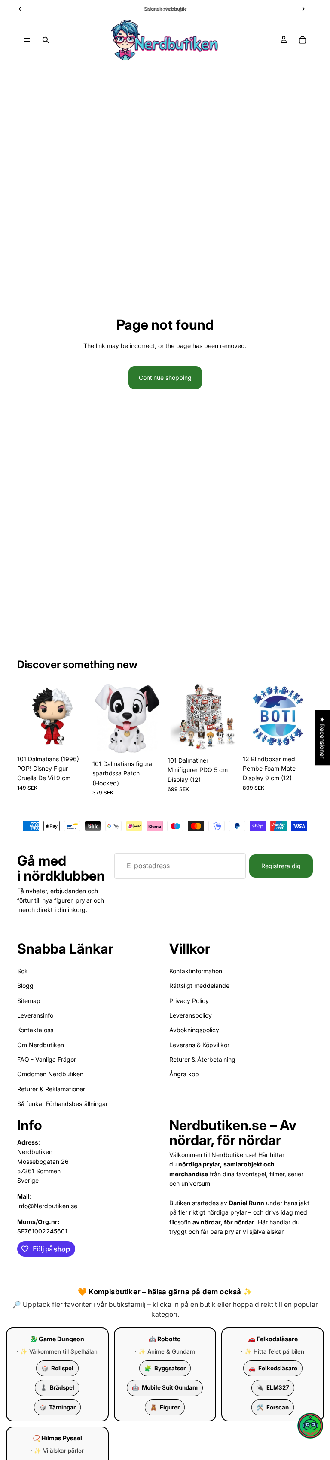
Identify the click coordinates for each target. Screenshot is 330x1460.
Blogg (25, 985)
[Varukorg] (302, 39)
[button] (310, 1426)
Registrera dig (281, 865)
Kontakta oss (35, 1029)
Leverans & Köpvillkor (199, 1044)
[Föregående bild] (26, 715)
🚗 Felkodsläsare (273, 1338)
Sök (22, 970)
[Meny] (27, 40)
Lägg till (81, 737)
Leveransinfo (35, 1014)
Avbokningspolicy (194, 1029)
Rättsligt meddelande (199, 985)
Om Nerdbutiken (40, 1044)
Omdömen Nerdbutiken (50, 1074)
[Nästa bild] (77, 715)
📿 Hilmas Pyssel (57, 1438)
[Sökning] (45, 39)
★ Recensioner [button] (322, 737)
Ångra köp (184, 1074)
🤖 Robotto (165, 1338)
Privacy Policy (189, 1000)
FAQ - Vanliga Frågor (46, 1059)
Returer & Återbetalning (202, 1059)
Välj (156, 742)
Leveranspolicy (190, 1014)
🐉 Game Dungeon (57, 1338)
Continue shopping (165, 377)
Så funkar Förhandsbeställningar (62, 1103)
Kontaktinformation (195, 970)
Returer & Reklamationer (51, 1088)
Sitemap (28, 1000)
